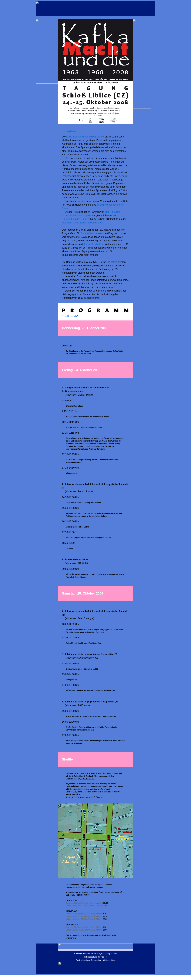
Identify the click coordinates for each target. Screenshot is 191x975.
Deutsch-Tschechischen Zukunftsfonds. (82, 222)
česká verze (71, 131)
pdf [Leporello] (71, 316)
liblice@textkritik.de (94, 244)
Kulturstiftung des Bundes (75, 219)
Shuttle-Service (89, 233)
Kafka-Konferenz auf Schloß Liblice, (85, 136)
